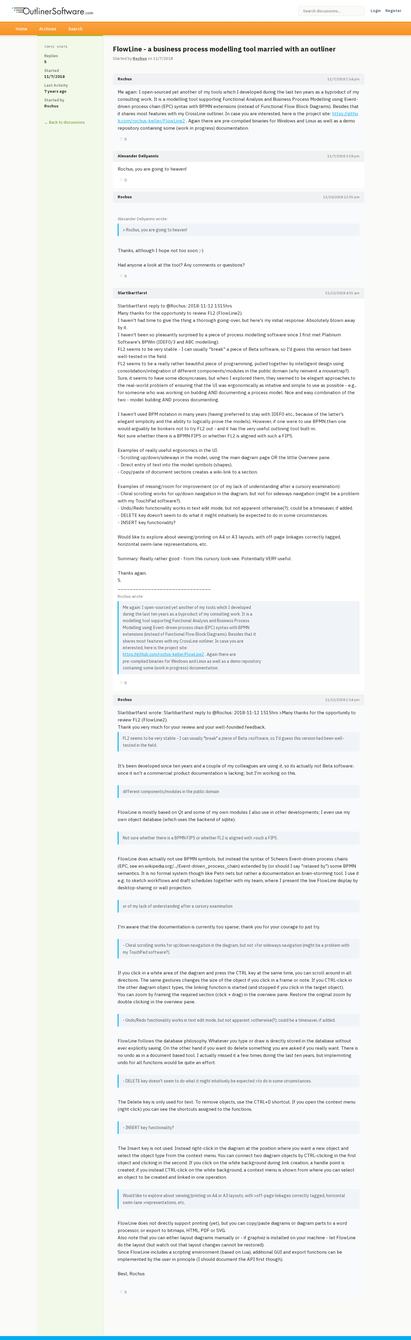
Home (21, 29)
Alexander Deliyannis (138, 156)
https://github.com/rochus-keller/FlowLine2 (163, 654)
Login (376, 10)
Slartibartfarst (132, 292)
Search (75, 29)
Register (393, 10)
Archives (47, 29)
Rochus (140, 58)
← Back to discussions (64, 122)
